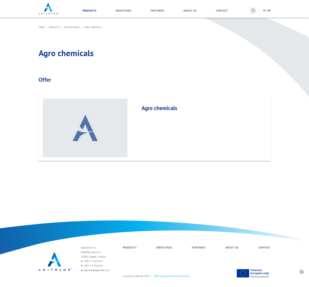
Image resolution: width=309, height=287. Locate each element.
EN (268, 10)
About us (190, 10)
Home (42, 27)
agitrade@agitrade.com (96, 270)
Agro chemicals (93, 27)
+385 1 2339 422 (93, 261)
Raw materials (72, 27)
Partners (157, 10)
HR (264, 10)
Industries (123, 10)
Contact (222, 10)
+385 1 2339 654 (93, 265)
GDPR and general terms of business (171, 276)
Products (89, 10)
